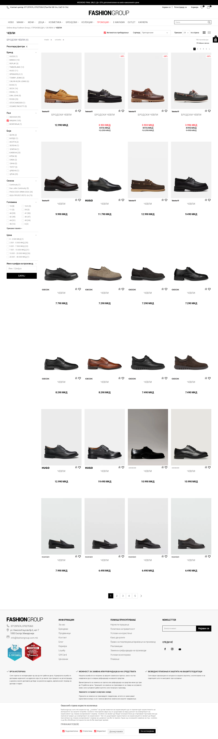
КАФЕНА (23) (14, 153)
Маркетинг (101, 731)
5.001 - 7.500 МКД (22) (18, 246)
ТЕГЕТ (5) (13, 167)
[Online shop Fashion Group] (109, 13)
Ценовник (63, 659)
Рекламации (116, 646)
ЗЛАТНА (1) (14, 149)
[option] (109, 2)
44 (12, 220)
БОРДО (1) (13, 138)
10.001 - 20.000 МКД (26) (19, 253)
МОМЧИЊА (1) (15, 124)
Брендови (63, 629)
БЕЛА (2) (13, 135)
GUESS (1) (13, 56)
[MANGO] (45, 557)
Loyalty (62, 650)
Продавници (65, 633)
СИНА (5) (13, 163)
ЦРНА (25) (14, 174)
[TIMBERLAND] (45, 111)
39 (27, 210)
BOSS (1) (13, 85)
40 (12, 213)
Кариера (63, 646)
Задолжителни (71, 731)
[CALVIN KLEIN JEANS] (132, 468)
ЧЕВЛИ (61, 204)
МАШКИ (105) (15, 121)
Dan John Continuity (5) (19, 188)
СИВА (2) (13, 160)
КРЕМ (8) (13, 156)
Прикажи (178, 33)
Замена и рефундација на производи (128, 650)
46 (12, 224)
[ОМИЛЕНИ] (202, 8)
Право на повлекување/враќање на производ (132, 642)
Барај (21, 276)
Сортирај (136, 33)
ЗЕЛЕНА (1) (14, 146)
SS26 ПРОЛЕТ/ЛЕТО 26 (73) (20, 195)
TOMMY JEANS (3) (16, 78)
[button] (192, 22)
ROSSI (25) (13, 99)
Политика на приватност (122, 629)
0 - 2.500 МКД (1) (16, 239)
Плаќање (114, 659)
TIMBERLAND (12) (16, 67)
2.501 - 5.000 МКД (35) (18, 243)
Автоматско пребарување (118, 33)
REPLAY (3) (13, 64)
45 (28, 220)
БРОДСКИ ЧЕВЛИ (17, 39)
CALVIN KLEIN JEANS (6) (19, 81)
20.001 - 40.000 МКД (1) (19, 257)
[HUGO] (89, 200)
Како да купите (117, 637)
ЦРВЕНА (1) (14, 171)
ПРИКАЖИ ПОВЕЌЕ (70, 724)
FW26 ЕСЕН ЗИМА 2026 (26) (21, 192)
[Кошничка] (209, 8)
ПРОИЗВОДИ (38, 28)
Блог (61, 642)
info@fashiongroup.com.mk (24, 638)
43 (28, 217)
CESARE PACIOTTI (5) (18, 106)
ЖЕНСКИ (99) (15, 117)
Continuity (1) (14, 185)
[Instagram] (172, 649)
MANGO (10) (14, 60)
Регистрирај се (180, 7)
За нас (62, 624)
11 (11, 210)
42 (12, 217)
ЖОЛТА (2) (14, 142)
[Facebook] (165, 649)
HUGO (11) (13, 71)
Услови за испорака (120, 655)
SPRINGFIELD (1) (16, 74)
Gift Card (63, 655)
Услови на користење (121, 633)
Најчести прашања (119, 624)
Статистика (87, 731)
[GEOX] (45, 289)
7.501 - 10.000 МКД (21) (19, 250)
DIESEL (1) (13, 92)
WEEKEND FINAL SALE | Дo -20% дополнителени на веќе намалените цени (108, 2)
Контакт (63, 637)
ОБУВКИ (49, 28)
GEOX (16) (13, 88)
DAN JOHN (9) (15, 96)
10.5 (28, 206)
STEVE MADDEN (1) (17, 103)
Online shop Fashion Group (18, 28)
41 (28, 213)
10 (11, 206)
